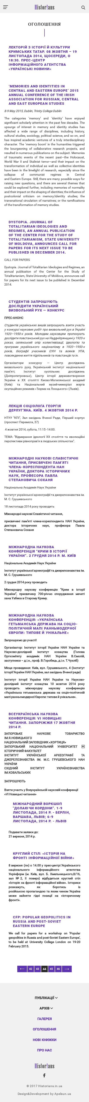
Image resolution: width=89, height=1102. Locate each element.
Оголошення (44, 1029)
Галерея (44, 1019)
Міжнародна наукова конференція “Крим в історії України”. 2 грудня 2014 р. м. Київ (42, 551)
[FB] (44, 1075)
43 (37, 968)
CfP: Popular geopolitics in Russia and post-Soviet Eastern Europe (42, 921)
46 (58, 968)
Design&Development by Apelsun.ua (45, 1094)
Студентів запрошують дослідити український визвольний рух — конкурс (37, 306)
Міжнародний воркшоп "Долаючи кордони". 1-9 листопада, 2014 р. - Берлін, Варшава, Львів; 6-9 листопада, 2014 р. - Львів (41, 812)
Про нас (44, 1050)
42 (30, 968)
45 (51, 968)
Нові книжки (44, 1040)
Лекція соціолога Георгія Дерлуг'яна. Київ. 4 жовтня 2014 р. (43, 408)
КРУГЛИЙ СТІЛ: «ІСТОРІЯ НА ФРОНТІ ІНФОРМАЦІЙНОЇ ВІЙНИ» (43, 855)
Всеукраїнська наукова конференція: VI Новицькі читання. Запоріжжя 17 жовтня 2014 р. (42, 720)
